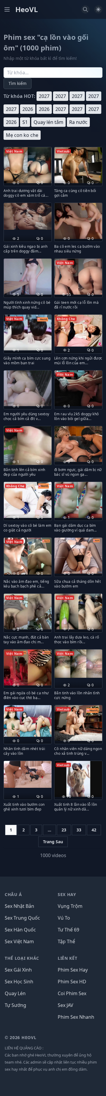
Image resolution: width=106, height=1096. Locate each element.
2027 (44, 96)
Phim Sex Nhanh (76, 1017)
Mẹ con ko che (22, 135)
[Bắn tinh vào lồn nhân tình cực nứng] (78, 663)
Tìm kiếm (17, 83)
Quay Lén (15, 993)
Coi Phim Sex (72, 993)
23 (64, 830)
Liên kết (67, 958)
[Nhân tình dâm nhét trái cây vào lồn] (28, 721)
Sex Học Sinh (19, 981)
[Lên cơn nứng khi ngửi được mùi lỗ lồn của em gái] (78, 331)
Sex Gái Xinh (18, 970)
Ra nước (78, 122)
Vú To (64, 918)
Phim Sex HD (72, 981)
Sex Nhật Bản (19, 906)
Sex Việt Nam (19, 941)
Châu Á (13, 894)
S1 (25, 122)
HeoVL (26, 9)
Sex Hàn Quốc (20, 929)
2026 (27, 109)
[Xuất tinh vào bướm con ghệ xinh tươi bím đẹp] (28, 774)
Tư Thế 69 (68, 929)
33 (79, 830)
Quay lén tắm (48, 122)
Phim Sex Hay (73, 970)
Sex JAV (65, 1005)
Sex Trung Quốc (22, 918)
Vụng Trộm (70, 906)
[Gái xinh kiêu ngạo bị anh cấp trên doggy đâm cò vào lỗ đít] (28, 216)
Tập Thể (66, 941)
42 (94, 830)
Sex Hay (67, 894)
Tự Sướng (15, 1005)
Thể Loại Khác (22, 958)
